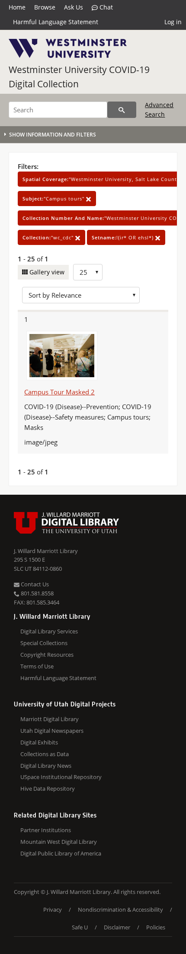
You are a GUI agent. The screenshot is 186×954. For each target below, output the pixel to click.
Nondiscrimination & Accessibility (120, 909)
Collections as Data (44, 754)
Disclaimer (117, 927)
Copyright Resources (47, 654)
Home (17, 7)
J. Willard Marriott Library (46, 551)
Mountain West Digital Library (58, 842)
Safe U (80, 927)
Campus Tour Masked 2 (59, 392)
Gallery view (46, 272)
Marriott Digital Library (49, 719)
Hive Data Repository (47, 788)
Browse (44, 7)
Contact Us (34, 584)
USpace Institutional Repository (61, 777)
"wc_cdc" (48, 237)
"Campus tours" (54, 198)
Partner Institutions (45, 830)
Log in (173, 22)
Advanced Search (159, 109)
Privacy (52, 909)
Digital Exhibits (39, 742)
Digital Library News (45, 766)
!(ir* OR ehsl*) (123, 237)
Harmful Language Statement (55, 22)
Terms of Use (37, 666)
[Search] (121, 110)
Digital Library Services (49, 631)
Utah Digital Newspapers (51, 731)
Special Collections (43, 643)
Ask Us (73, 7)
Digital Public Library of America (60, 853)
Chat (105, 7)
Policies (155, 927)
